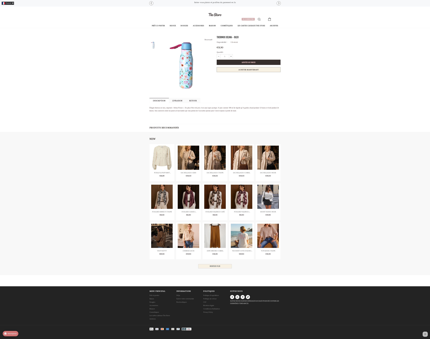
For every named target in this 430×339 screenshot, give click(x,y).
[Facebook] (232, 297)
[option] (186, 65)
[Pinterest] (243, 297)
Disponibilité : (222, 42)
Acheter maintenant (249, 70)
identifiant (264, 19)
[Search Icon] (259, 19)
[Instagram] (237, 297)
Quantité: (220, 52)
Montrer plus (215, 266)
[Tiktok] (248, 297)
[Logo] (215, 15)
